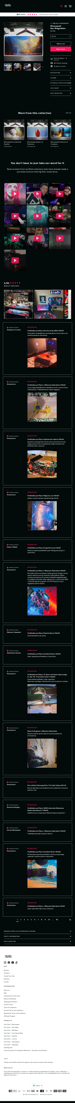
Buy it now (60, 49)
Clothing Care (8, 1047)
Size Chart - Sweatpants (12, 1042)
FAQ (5, 993)
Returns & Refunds (10, 999)
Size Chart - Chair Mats (11, 1027)
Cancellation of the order (12, 996)
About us (7, 990)
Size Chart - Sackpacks (11, 1044)
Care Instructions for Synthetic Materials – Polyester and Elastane (25, 1050)
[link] (37, 14)
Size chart (54, 88)
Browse (6, 970)
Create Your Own (9, 976)
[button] (18, 304)
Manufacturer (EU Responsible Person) (20, 931)
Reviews (6, 979)
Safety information (12, 936)
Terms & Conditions (10, 1007)
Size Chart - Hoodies (10, 1036)
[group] (13, 283)
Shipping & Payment (10, 1001)
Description (55, 72)
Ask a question (56, 93)
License (53, 77)
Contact (6, 982)
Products (7, 973)
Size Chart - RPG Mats (11, 1030)
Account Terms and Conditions (13, 1010)
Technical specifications (60, 83)
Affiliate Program (9, 1016)
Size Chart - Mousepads (11, 1024)
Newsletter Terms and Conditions (15, 1013)
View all (68, 113)
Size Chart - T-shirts (10, 1039)
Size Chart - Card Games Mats (13, 1033)
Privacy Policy (8, 1004)
